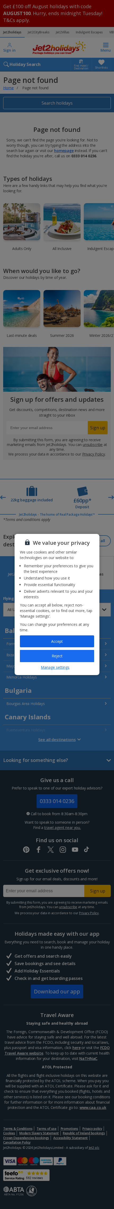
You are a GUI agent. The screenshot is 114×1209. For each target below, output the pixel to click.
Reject (57, 655)
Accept (57, 641)
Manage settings (55, 667)
